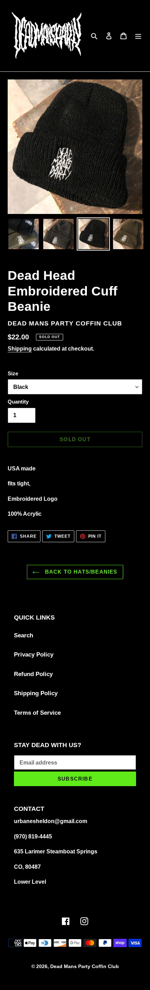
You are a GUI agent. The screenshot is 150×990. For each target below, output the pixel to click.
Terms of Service (37, 712)
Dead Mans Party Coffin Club (84, 966)
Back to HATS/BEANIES (80, 572)
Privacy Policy (33, 654)
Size (13, 373)
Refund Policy (33, 674)
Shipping (20, 349)
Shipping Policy (36, 693)
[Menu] (138, 36)
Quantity (18, 402)
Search (23, 635)
